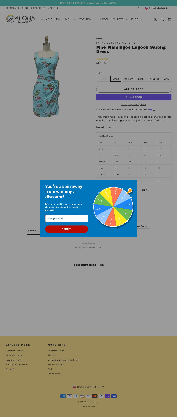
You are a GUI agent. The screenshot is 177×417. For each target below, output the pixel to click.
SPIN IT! (66, 229)
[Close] (133, 183)
